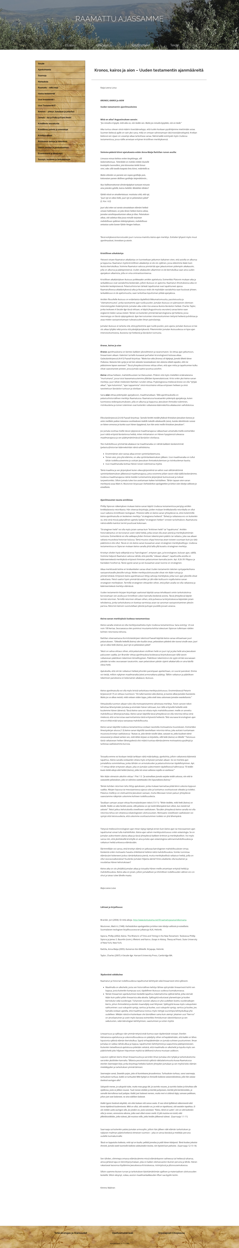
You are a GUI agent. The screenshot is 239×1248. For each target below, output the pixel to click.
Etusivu (70, 45)
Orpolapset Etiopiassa (171, 1232)
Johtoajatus (103, 45)
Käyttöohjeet (141, 45)
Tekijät (174, 45)
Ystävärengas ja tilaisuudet (70, 1232)
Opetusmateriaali (122, 1232)
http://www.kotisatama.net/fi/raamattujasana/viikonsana (159, 920)
